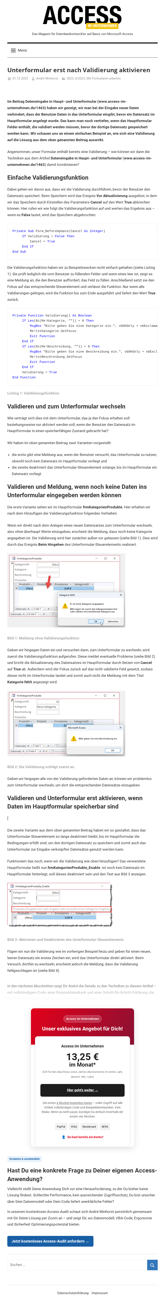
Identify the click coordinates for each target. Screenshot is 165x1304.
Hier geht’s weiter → (82, 1090)
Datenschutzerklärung (73, 1293)
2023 (70, 78)
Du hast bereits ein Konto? (85, 1137)
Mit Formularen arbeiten (103, 78)
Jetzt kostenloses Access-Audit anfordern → (50, 1241)
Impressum (100, 1293)
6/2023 (80, 78)
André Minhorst (47, 78)
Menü (22, 50)
